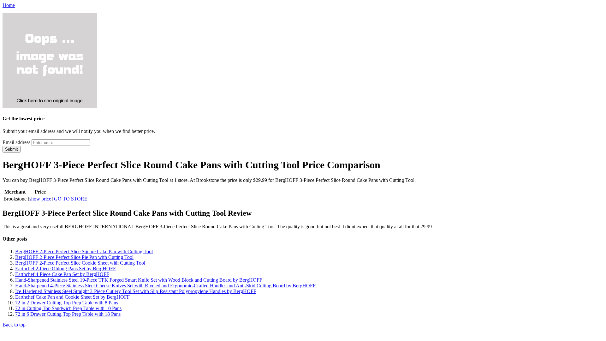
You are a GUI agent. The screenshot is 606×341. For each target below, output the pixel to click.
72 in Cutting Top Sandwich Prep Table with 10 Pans (68, 308)
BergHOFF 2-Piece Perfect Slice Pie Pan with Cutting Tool (74, 257)
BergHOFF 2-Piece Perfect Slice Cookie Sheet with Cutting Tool (80, 263)
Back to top (14, 324)
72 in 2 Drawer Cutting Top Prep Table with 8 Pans (66, 302)
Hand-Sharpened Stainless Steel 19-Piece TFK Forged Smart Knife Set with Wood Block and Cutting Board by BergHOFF (138, 280)
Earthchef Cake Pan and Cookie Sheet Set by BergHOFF (72, 297)
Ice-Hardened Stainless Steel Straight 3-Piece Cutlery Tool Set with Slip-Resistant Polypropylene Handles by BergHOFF (135, 291)
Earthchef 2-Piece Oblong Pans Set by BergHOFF (65, 268)
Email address (16, 142)
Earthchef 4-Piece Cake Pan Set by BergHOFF (62, 274)
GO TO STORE (70, 198)
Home (9, 5)
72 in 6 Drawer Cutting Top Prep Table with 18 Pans (68, 314)
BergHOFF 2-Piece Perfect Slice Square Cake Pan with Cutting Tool (84, 251)
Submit (11, 149)
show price (40, 198)
